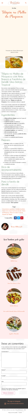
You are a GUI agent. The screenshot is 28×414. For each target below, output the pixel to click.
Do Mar (14, 8)
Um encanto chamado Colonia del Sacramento (14, 311)
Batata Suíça (14, 261)
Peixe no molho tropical (16, 212)
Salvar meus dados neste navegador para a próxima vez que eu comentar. (13, 389)
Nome (3, 370)
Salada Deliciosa (14, 306)
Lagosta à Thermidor (14, 334)
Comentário (5, 351)
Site (2, 381)
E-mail (3, 375)
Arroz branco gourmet (8, 209)
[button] (2, 3)
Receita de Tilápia (7, 214)
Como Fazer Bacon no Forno (14, 283)
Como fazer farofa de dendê (13, 211)
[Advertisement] (14, 35)
